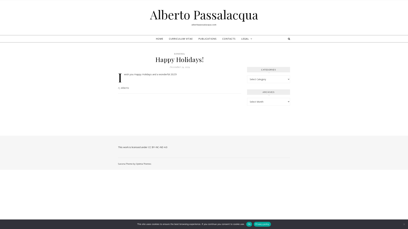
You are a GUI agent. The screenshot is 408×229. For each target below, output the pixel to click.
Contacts (229, 38)
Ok (249, 224)
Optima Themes (143, 163)
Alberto (125, 87)
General (179, 53)
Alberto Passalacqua (204, 15)
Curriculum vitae (181, 38)
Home (159, 38)
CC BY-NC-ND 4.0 (158, 147)
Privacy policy (262, 224)
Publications (207, 38)
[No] (404, 224)
